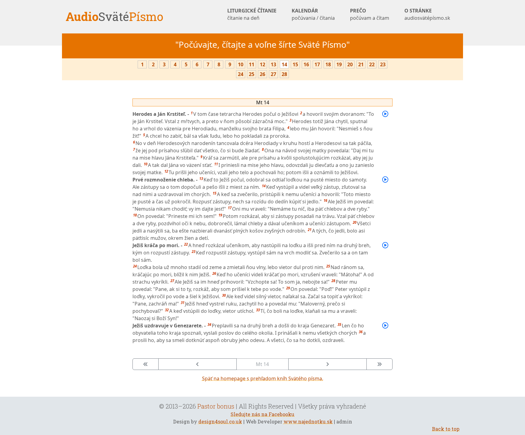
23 (383, 64)
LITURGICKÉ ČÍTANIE (251, 14)
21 (361, 64)
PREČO (369, 14)
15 (295, 64)
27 (273, 74)
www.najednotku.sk (308, 421)
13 (273, 64)
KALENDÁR (313, 14)
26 (262, 74)
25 (251, 74)
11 (251, 64)
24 (240, 74)
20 (350, 64)
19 (339, 64)
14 (284, 64)
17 (317, 64)
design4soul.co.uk (220, 421)
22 (372, 64)
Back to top (445, 429)
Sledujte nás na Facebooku (262, 414)
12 (262, 64)
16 (306, 64)
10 (240, 64)
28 (284, 74)
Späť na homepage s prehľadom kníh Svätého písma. (262, 378)
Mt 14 (262, 102)
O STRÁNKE (427, 14)
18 (328, 64)
